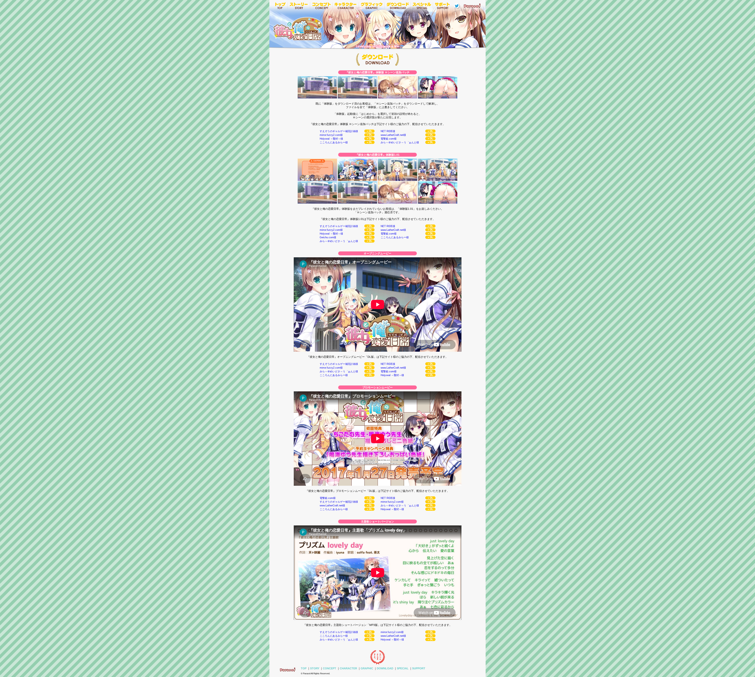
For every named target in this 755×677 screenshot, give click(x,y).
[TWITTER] (456, 5)
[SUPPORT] (442, 5)
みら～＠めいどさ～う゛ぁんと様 (400, 142)
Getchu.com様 (328, 237)
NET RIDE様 (388, 131)
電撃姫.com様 (389, 138)
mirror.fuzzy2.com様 (331, 135)
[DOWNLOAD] (397, 5)
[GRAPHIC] (371, 5)
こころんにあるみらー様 (334, 142)
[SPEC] (421, 5)
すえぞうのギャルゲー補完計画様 (339, 131)
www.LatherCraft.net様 (393, 135)
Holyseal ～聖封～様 (331, 138)
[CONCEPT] (321, 5)
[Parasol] (473, 5)
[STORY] (298, 5)
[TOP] (279, 5)
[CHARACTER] (345, 5)
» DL (369, 131)
